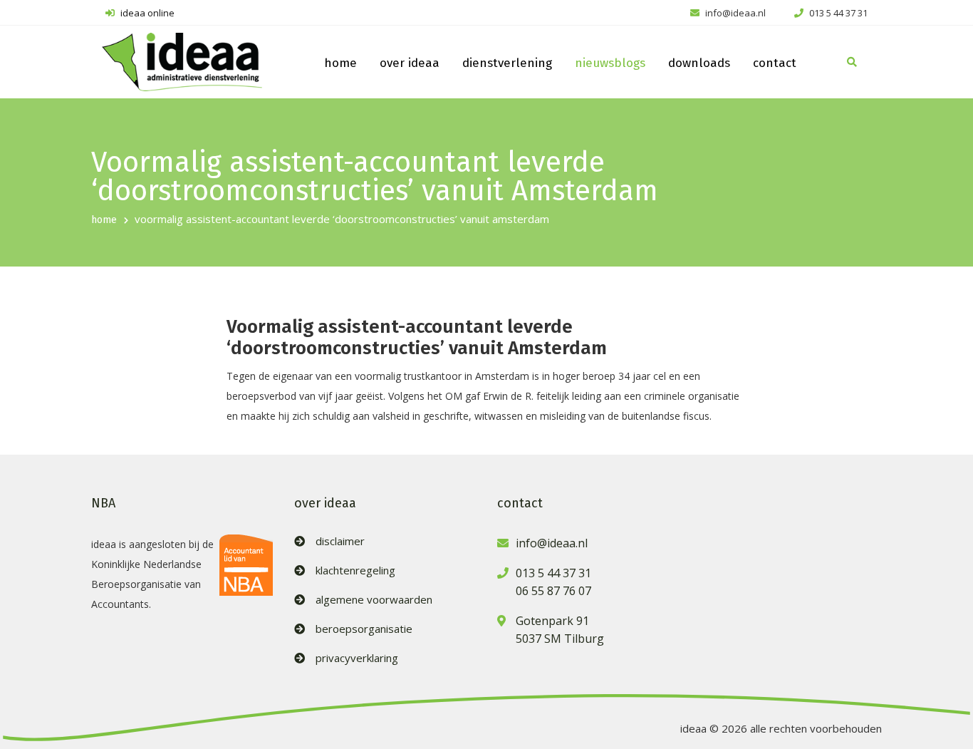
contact (774, 63)
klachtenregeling (355, 570)
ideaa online (146, 12)
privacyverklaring (357, 658)
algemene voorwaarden (374, 599)
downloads (699, 63)
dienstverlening (507, 63)
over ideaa (409, 63)
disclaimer (340, 541)
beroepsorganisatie (364, 629)
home (340, 63)
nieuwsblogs (610, 63)
